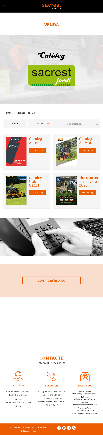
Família (15, 123)
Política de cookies (28, 431)
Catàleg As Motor (87, 141)
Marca (39, 123)
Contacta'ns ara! (51, 280)
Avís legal (26, 428)
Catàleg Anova (35, 141)
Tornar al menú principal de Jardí (19, 112)
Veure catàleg (37, 150)
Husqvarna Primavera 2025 (88, 181)
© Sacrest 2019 (15, 428)
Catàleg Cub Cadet (35, 181)
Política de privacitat (39, 428)
